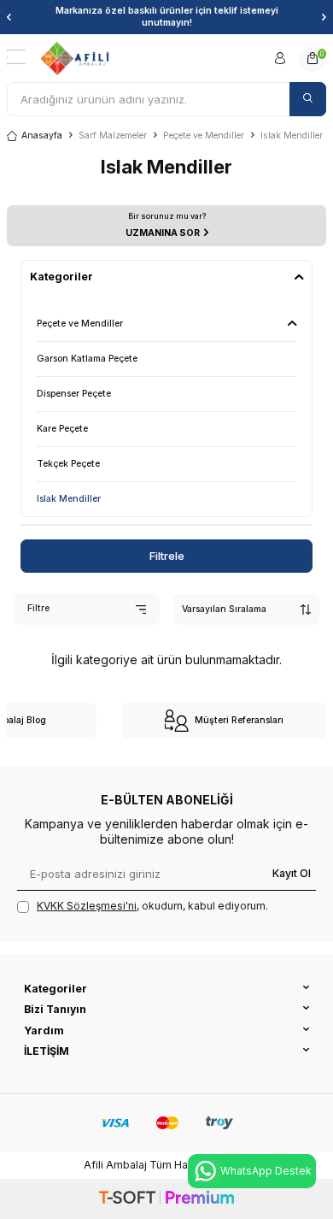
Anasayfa (41, 135)
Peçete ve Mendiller (203, 135)
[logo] (74, 58)
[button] (9, 17)
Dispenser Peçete (74, 393)
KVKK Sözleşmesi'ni (87, 905)
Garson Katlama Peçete (87, 358)
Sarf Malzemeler (113, 135)
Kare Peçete (62, 428)
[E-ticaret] (166, 1199)
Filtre (38, 608)
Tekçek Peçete (68, 463)
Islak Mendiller (69, 498)
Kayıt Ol (291, 873)
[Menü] (16, 57)
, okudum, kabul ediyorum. (152, 905)
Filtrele (166, 555)
